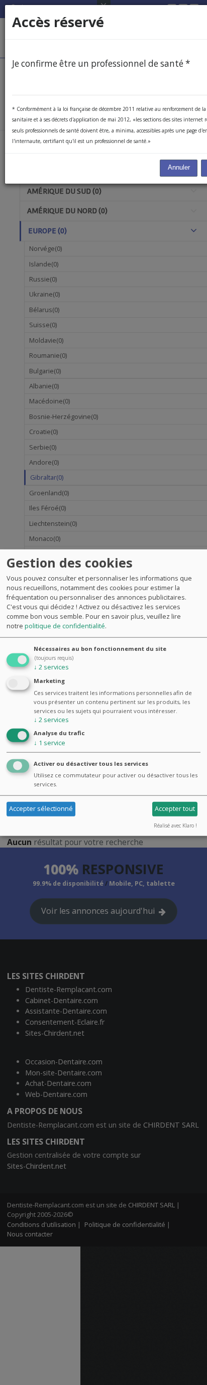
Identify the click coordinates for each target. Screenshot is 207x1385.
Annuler (179, 167)
